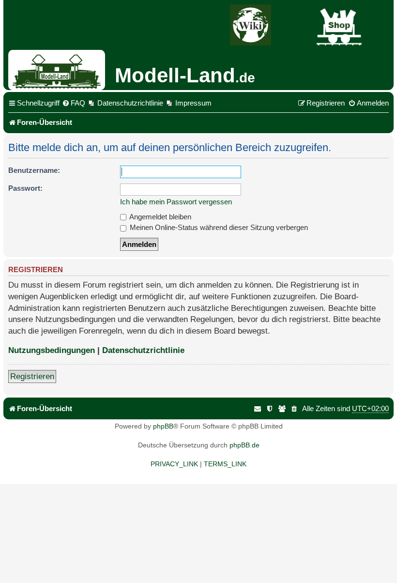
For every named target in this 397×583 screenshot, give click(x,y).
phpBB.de (244, 445)
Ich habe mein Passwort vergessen (176, 202)
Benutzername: (34, 170)
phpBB (163, 426)
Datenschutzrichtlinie (143, 350)
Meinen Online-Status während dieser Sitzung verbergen (218, 227)
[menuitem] (73, 103)
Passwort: (25, 188)
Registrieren (32, 376)
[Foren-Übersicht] (60, 70)
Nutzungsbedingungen (51, 350)
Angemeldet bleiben (159, 217)
